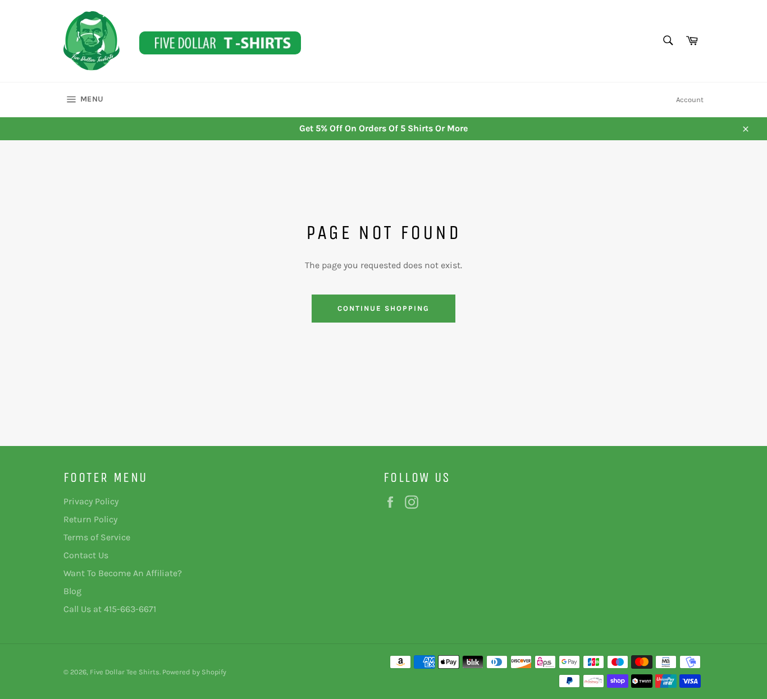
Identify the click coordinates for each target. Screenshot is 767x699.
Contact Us (85, 555)
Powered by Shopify (194, 672)
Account (690, 99)
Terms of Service (96, 537)
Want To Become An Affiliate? (122, 573)
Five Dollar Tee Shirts (124, 672)
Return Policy (90, 519)
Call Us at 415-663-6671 (109, 609)
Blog (72, 591)
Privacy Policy (90, 501)
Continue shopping (383, 308)
